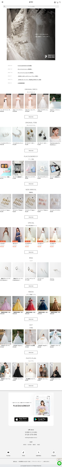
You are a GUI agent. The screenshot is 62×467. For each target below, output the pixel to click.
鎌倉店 (34, 444)
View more (31, 116)
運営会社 (15, 461)
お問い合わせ (46, 461)
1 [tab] (28, 62)
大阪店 (38, 444)
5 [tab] (32, 62)
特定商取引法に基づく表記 (24, 461)
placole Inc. (29, 465)
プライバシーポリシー (37, 461)
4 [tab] (31, 62)
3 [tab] (30, 62)
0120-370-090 (31, 435)
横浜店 (24, 444)
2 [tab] (29, 62)
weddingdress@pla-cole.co (31, 437)
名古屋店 (29, 444)
